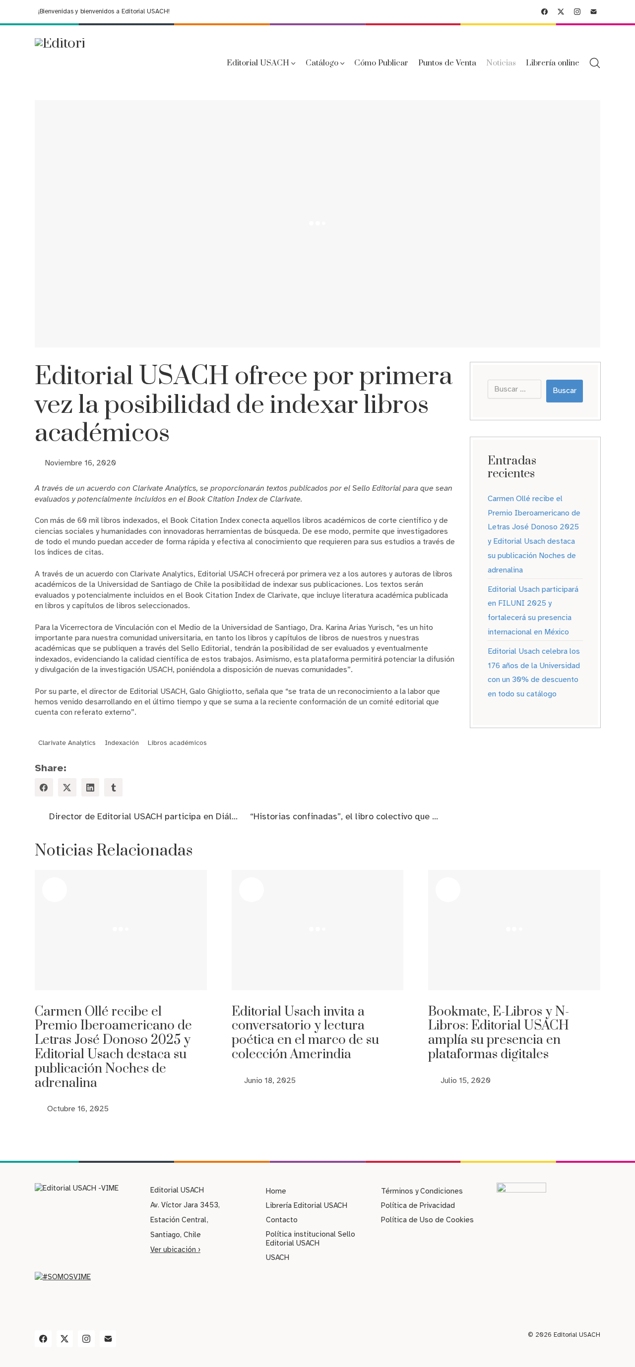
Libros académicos (177, 743)
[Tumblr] (113, 787)
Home (276, 1191)
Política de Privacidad (418, 1205)
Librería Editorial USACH (306, 1205)
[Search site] (594, 62)
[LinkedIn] (90, 787)
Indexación (122, 743)
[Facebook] (544, 11)
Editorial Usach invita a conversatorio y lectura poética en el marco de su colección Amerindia (305, 1033)
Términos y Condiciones (422, 1191)
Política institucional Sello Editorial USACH (310, 1239)
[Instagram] (577, 11)
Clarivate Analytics (67, 743)
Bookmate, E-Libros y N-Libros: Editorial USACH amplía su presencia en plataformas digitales (498, 1033)
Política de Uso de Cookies (427, 1219)
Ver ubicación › (175, 1249)
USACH (277, 1257)
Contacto (282, 1219)
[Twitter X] (561, 11)
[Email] (593, 11)
